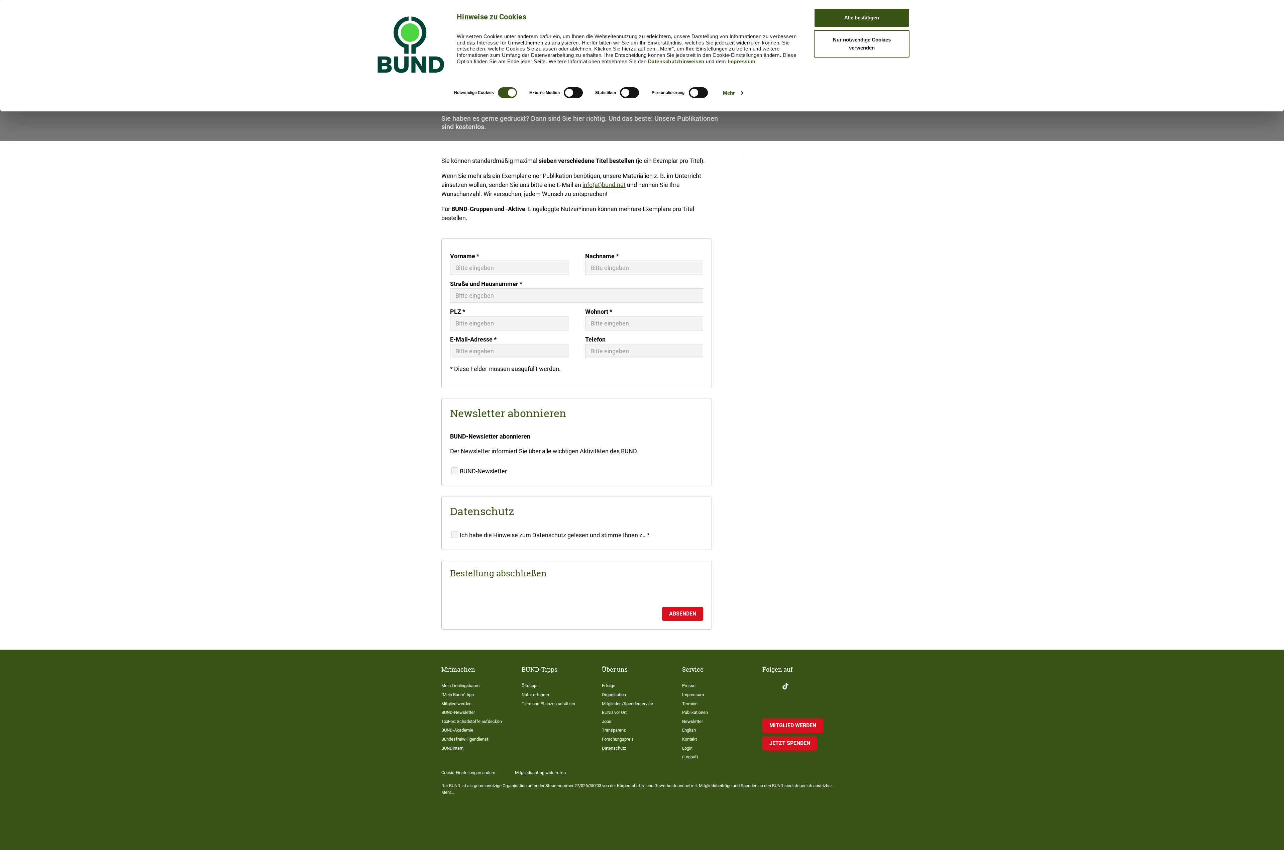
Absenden (682, 613)
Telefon (595, 339)
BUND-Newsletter (483, 471)
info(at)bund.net (604, 184)
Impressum (741, 61)
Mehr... (447, 792)
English (689, 730)
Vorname (464, 256)
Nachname (602, 256)
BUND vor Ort (614, 712)
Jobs (606, 721)
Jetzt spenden (789, 743)
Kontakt (689, 739)
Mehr (729, 93)
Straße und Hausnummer (486, 283)
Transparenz (614, 730)
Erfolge (608, 685)
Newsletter (692, 721)
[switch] (573, 92)
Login (687, 748)
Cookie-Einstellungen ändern (468, 772)
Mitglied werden (456, 703)
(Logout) (690, 756)
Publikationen (695, 712)
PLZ (457, 311)
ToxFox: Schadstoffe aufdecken (471, 721)
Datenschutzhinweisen (676, 61)
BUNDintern (452, 748)
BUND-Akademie (457, 730)
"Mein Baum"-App (457, 694)
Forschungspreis (618, 739)
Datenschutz (614, 748)
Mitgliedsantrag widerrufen (540, 772)
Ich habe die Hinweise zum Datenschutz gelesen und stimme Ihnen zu (555, 535)
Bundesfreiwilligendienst (464, 739)
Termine (690, 703)
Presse (689, 685)
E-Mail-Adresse (473, 339)
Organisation (614, 694)
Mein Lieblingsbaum (460, 685)
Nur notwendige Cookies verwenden (862, 44)
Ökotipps (530, 685)
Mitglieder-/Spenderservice (627, 703)
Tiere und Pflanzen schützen (548, 703)
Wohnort (598, 311)
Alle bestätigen (861, 17)
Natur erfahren (535, 694)
